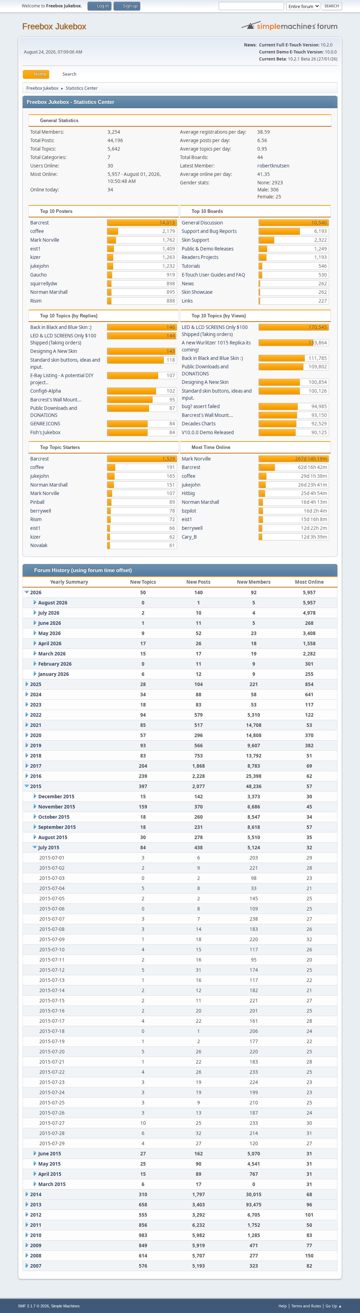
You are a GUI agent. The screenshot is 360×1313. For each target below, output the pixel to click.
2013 (35, 1204)
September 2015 (57, 827)
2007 (35, 1266)
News (188, 283)
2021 (35, 725)
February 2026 (55, 664)
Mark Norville (44, 240)
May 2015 (49, 1164)
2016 (35, 776)
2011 (35, 1225)
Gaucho (38, 275)
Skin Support (195, 240)
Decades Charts (199, 423)
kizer (35, 257)
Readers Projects (200, 257)
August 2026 (53, 603)
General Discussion (202, 223)
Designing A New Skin (53, 351)
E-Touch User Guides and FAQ (213, 275)
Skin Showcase (197, 292)
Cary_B (189, 537)
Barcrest (39, 223)
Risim (35, 301)
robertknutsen (273, 166)
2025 (35, 684)
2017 (35, 766)
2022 (35, 715)
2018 (35, 756)
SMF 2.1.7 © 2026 (33, 1306)
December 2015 (56, 796)
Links (187, 301)
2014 (35, 1194)
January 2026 (53, 674)
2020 (35, 735)
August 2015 (53, 837)
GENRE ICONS (45, 423)
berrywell (40, 511)
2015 (35, 786)
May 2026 (49, 633)
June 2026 (49, 623)
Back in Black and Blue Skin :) (60, 327)
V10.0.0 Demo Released (208, 432)
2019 (35, 745)
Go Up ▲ (334, 1305)
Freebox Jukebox (54, 26)
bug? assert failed (201, 406)
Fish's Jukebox (45, 432)
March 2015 (52, 1184)
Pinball (37, 502)
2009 (35, 1245)
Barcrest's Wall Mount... (56, 400)
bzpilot (189, 511)
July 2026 (48, 613)
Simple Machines (65, 1306)
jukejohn (39, 266)
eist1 (35, 249)
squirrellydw (43, 283)
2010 (35, 1235)
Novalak (38, 545)
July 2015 (48, 847)
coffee (37, 231)
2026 (35, 592)
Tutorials (191, 266)
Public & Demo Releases (207, 249)
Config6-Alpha (45, 391)
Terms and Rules (306, 1305)
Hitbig (188, 493)
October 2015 (54, 817)
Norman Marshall (49, 292)
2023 (35, 705)
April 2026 (50, 643)
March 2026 (52, 654)
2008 (35, 1255)
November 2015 (56, 807)
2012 (35, 1215)
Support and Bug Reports (209, 231)
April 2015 (50, 1174)
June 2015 (49, 1153)
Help (282, 1305)
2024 (35, 694)
